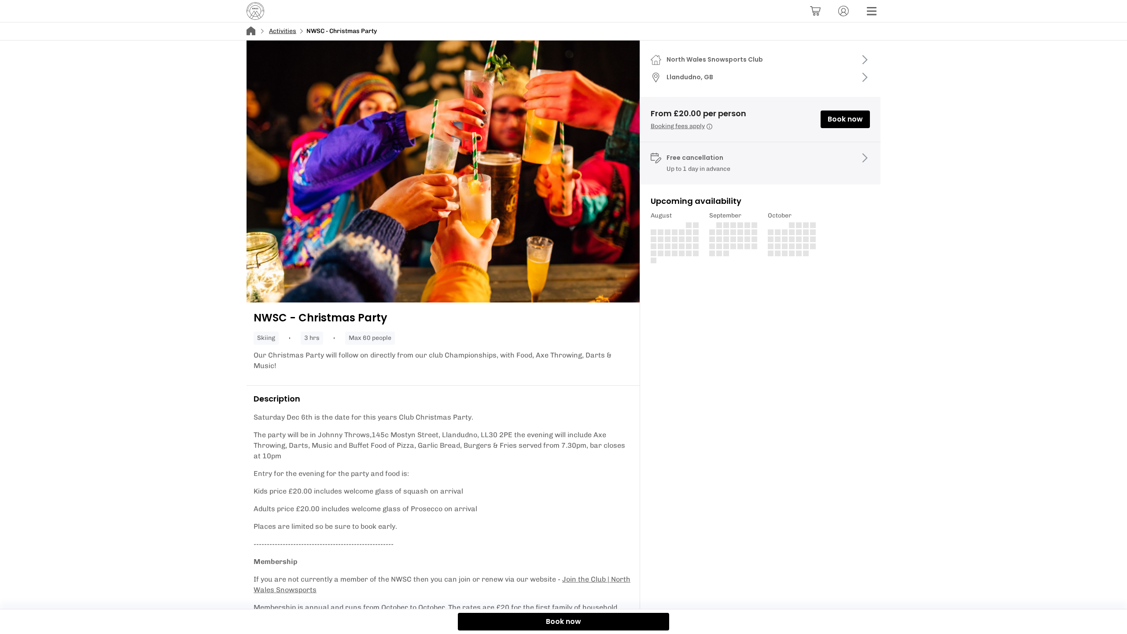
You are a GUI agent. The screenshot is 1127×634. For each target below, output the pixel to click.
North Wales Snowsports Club (715, 59)
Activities (282, 31)
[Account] (843, 11)
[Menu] (871, 11)
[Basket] (815, 11)
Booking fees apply (678, 126)
